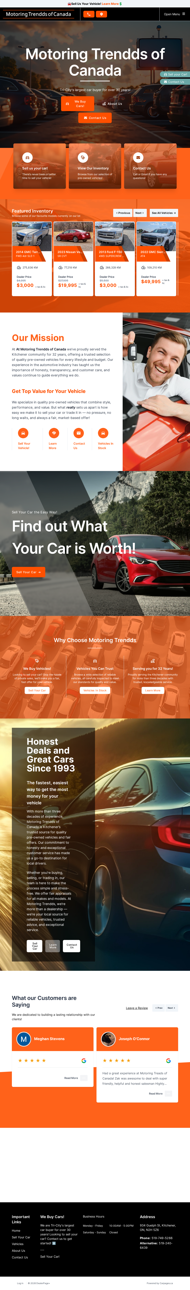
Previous (124, 212)
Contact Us (176, 82)
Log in (20, 1283)
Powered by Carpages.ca (160, 1283)
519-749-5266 (162, 1238)
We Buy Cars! (80, 104)
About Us (115, 104)
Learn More (110, 4)
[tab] (93, 1218)
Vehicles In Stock (105, 446)
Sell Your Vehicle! (24, 446)
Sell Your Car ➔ (28, 572)
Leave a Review (137, 1008)
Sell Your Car (37, 690)
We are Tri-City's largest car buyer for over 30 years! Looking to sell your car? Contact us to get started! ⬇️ (59, 1234)
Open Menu (173, 14)
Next (138, 212)
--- (42, 1250)
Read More (71, 1077)
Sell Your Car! (49, 1256)
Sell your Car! (177, 74)
